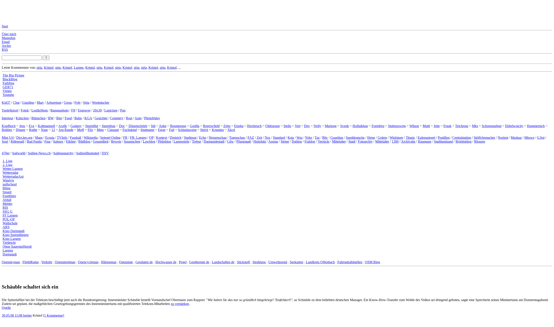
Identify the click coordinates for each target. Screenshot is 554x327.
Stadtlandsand (443, 141)
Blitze (7, 188)
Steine (285, 141)
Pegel (183, 262)
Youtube (8, 95)
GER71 (8, 87)
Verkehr (46, 262)
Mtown (529, 137)
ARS (6, 227)
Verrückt (323, 141)
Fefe (77, 102)
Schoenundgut (491, 126)
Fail (171, 130)
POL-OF (9, 219)
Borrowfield (211, 126)
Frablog (309, 141)
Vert (297, 126)
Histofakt (259, 141)
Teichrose (461, 126)
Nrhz (308, 137)
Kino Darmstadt (13, 231)
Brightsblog (464, 141)
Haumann (424, 141)
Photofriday (152, 118)
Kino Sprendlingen (16, 235)
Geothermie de (199, 262)
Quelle (6, 307)
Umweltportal (277, 262)
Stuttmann (147, 130)
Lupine (79, 67)
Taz (317, 137)
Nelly (317, 126)
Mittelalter (339, 141)
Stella (287, 126)
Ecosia (49, 137)
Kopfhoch (9, 126)
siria (39, 67)
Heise (371, 137)
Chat (16, 102)
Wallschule (10, 223)
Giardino (28, 102)
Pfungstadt (243, 141)
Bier (59, 118)
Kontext (161, 137)
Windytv (8, 180)
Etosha (238, 126)
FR (125, 137)
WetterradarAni (13, 176)
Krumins (218, 130)
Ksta (291, 137)
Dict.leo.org (24, 137)
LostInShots (39, 110)
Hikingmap (108, 262)
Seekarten (296, 262)
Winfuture (396, 137)
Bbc (325, 137)
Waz (299, 137)
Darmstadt (10, 254)
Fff (73, 110)
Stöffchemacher (484, 137)
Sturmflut (91, 126)
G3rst (540, 137)
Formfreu (378, 126)
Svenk (344, 126)
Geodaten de (144, 262)
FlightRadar (31, 262)
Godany (76, 126)
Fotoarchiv (365, 141)
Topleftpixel (10, 110)
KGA (88, 118)
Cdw (230, 141)
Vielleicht (9, 242)
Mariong (331, 126)
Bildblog (84, 141)
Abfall (7, 200)
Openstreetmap (65, 262)
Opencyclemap (88, 262)
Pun (123, 110)
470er (6, 153)
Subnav (58, 141)
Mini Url (8, 137)
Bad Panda (34, 141)
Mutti (426, 126)
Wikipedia (91, 137)
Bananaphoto (59, 110)
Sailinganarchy (63, 153)
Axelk (62, 126)
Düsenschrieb (138, 126)
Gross (68, 102)
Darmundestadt (214, 141)
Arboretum (53, 102)
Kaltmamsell (46, 126)
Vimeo (7, 91)
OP (151, 137)
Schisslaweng (187, 130)
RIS (5, 207)
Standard (279, 137)
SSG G (8, 211)
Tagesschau (237, 137)
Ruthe (33, 130)
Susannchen (132, 141)
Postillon (444, 137)
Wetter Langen (13, 169)
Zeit (259, 137)
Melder (7, 204)
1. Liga (7, 161)
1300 (395, 141)
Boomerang (178, 126)
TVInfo (62, 137)
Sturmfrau (108, 126)
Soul (5, 141)
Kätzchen (22, 118)
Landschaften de (223, 262)
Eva (31, 126)
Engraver (84, 110)
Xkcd (231, 130)
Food (68, 118)
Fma (47, 141)
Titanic (410, 137)
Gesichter (101, 118)
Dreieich (175, 137)
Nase (44, 130)
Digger (20, 130)
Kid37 (6, 102)
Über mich (9, 34)
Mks (475, 126)
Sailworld (18, 153)
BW (51, 118)
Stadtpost (190, 137)
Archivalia (408, 141)
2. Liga (7, 165)
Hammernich (536, 126)
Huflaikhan (360, 126)
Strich (204, 130)
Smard (7, 192)
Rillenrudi (17, 141)
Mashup (516, 137)
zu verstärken (180, 304)
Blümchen (38, 118)
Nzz (267, 137)
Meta (100, 130)
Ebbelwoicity (514, 126)
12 (53, 130)
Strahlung (259, 262)
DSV (105, 153)
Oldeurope (272, 126)
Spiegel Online (110, 137)
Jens (22, 126)
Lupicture (111, 110)
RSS (5, 49)
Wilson (414, 126)
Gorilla (194, 126)
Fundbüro (9, 196)
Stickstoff (243, 262)
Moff (80, 130)
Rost (129, 118)
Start (5, 26)
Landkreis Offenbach (320, 262)
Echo (202, 137)
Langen (8, 250)
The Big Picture (13, 75)
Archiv (6, 46)
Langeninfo (181, 141)
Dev (307, 126)
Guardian (336, 137)
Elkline (71, 141)
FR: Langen (138, 137)
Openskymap (11, 262)
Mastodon (8, 38)
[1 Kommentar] (53, 315)
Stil (153, 126)
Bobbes (7, 130)
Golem (382, 137)
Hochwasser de (165, 262)
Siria (86, 102)
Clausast (113, 130)
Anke (162, 126)
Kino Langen (12, 239)
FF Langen (10, 215)
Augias (273, 141)
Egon (161, 130)
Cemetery (116, 118)
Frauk (447, 126)
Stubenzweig (397, 126)
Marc (40, 102)
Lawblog (149, 141)
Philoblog (164, 141)
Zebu (226, 126)
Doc (122, 126)
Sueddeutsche (355, 137)
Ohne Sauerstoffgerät (17, 246)
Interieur (7, 118)
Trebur (196, 141)
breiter (27, 315)
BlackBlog (10, 79)
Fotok (25, 110)
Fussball (75, 137)
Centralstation (461, 137)
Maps (39, 137)
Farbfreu (8, 83)
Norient (503, 137)
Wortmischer (100, 102)
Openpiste (126, 262)
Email (6, 42)
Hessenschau (218, 137)
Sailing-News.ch (39, 153)
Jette (437, 126)
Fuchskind (129, 130)
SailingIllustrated (87, 153)
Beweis (116, 141)
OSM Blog (372, 262)
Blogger (479, 141)
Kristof (48, 67)
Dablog (297, 141)
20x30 (97, 110)
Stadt (351, 141)
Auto (138, 118)
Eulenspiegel (426, 137)
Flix (90, 130)
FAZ (251, 137)
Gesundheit (100, 141)
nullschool (10, 184)
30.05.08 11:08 (12, 315)
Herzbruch (254, 126)
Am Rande (65, 130)
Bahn (78, 118)
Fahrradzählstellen (349, 262)
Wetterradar (10, 172)
